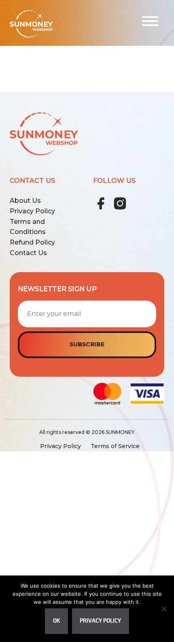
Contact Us (28, 253)
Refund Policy (32, 242)
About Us (25, 200)
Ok (56, 620)
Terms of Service (115, 446)
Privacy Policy (32, 211)
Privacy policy (100, 620)
